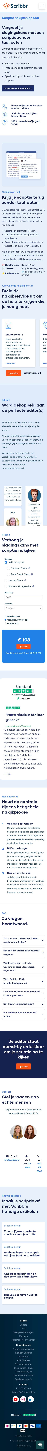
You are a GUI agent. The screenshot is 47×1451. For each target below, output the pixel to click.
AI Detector (23, 1356)
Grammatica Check (23, 1368)
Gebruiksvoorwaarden (23, 1436)
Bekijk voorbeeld (32, 373)
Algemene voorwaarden (23, 1339)
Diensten (9, 559)
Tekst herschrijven (24, 1371)
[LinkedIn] (31, 1399)
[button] (40, 1445)
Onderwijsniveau (12, 616)
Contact (23, 1384)
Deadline (8, 604)
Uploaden (13, 373)
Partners (23, 1336)
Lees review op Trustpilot (18, 726)
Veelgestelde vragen (23, 1332)
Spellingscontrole (23, 1379)
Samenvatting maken (23, 1375)
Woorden (9, 593)
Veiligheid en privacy (23, 1446)
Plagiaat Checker (23, 1352)
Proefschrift (13, 623)
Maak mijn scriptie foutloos (18, 88)
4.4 (22, 271)
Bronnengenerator (23, 1364)
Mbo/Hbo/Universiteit (17, 619)
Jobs (23, 1328)
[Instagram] (23, 1399)
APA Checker (23, 1360)
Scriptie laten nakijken (23, 1349)
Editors (23, 1324)
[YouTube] (16, 1399)
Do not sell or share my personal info (23, 1441)
